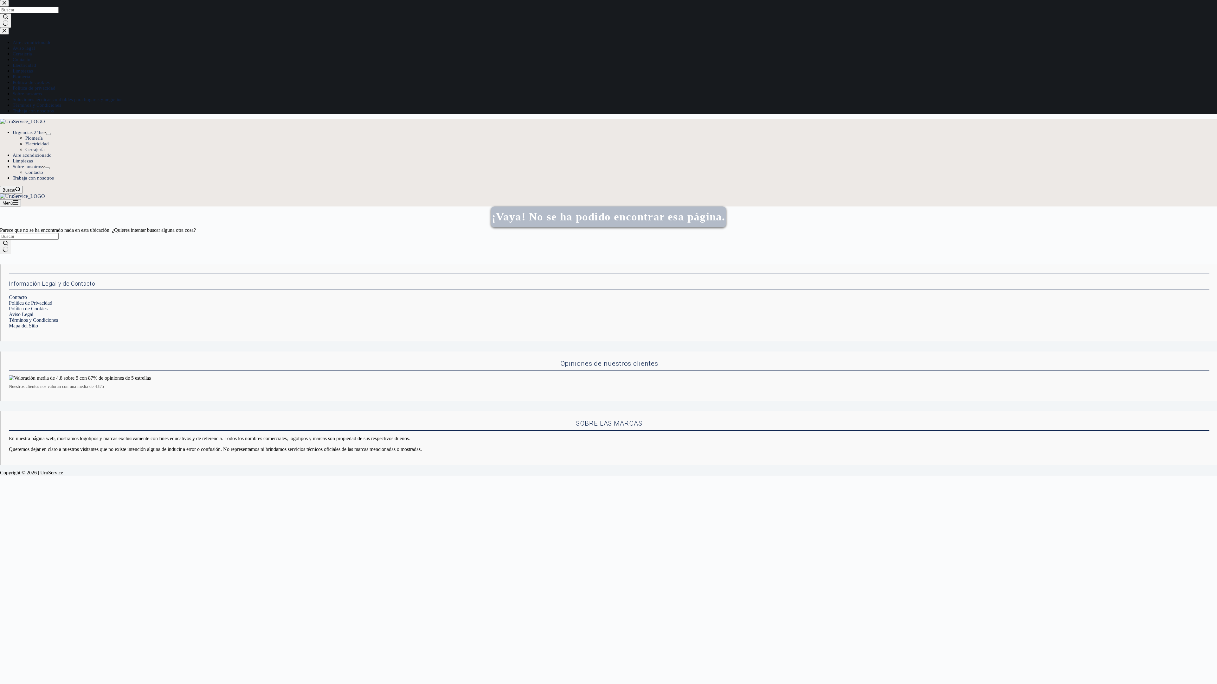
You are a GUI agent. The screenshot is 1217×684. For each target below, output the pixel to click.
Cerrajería (35, 149)
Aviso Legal (21, 314)
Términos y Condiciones (33, 320)
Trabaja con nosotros (33, 177)
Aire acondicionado (32, 155)
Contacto (34, 172)
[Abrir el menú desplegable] (48, 134)
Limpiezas (23, 160)
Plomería (34, 138)
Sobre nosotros (27, 166)
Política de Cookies (28, 308)
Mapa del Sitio (23, 325)
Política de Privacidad (30, 303)
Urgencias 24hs (28, 132)
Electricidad (37, 143)
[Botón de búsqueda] (5, 247)
